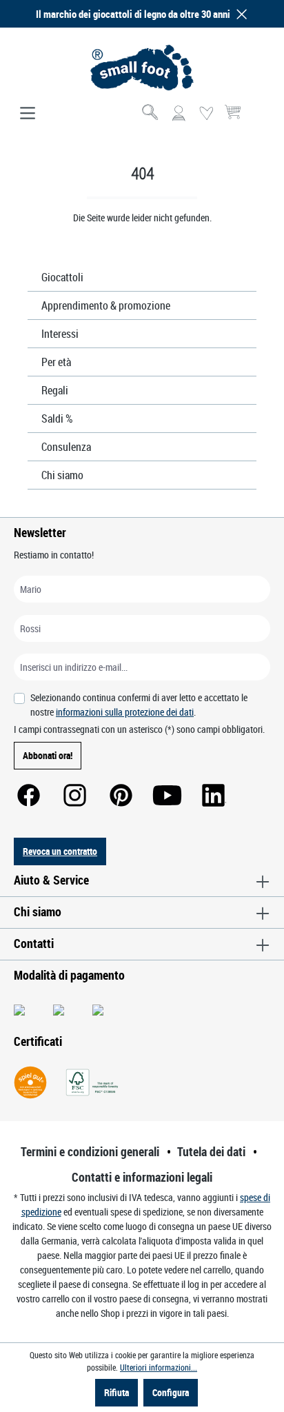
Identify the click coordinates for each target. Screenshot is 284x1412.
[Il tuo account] (178, 113)
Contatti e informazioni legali (142, 1177)
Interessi (60, 333)
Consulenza (66, 446)
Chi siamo (62, 475)
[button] (239, 14)
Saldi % (57, 418)
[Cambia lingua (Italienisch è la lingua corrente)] (258, 118)
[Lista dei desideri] (206, 113)
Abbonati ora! (47, 755)
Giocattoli (62, 277)
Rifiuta (116, 1392)
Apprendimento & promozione (105, 305)
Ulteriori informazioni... (158, 1367)
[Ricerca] (151, 113)
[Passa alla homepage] (142, 67)
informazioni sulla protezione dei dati (125, 711)
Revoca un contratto (60, 851)
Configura (170, 1392)
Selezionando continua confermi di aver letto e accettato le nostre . (138, 704)
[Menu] (27, 113)
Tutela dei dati (211, 1151)
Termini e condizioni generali (90, 1151)
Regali (54, 390)
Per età (56, 362)
